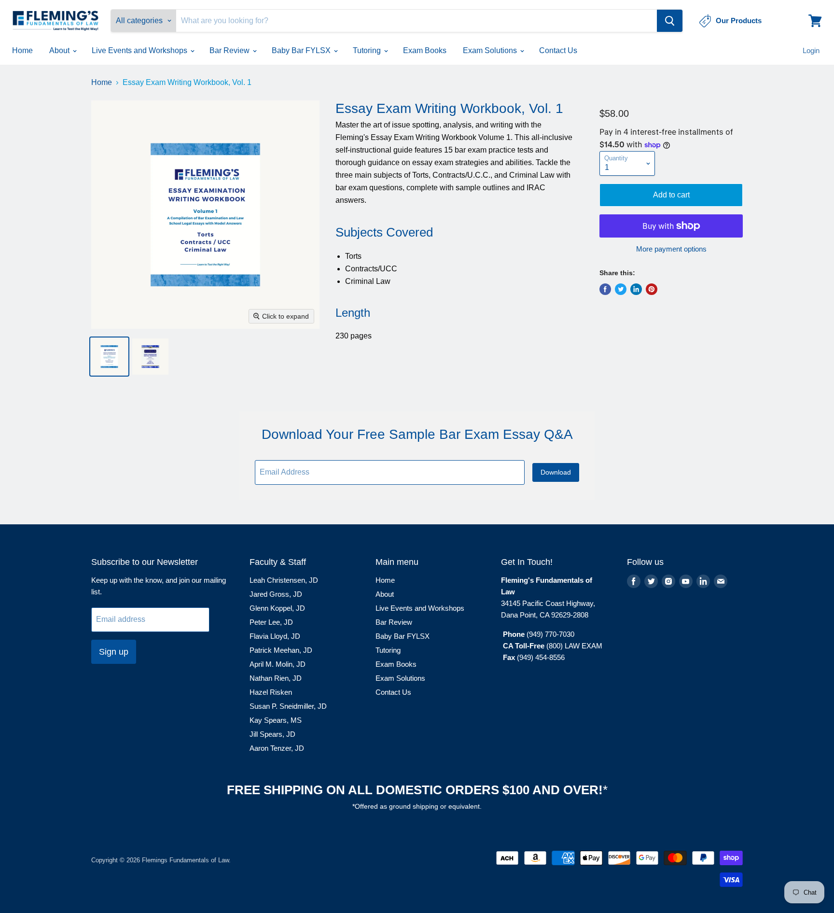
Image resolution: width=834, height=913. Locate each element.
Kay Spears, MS (276, 720)
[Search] (669, 21)
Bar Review (230, 50)
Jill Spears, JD (272, 734)
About (60, 50)
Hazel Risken (271, 692)
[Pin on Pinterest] (651, 289)
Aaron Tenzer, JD (277, 748)
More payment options (671, 249)
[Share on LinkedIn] (636, 289)
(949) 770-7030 (550, 634)
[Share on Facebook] (605, 289)
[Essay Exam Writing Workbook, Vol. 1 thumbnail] (109, 356)
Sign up (113, 652)
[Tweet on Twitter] (620, 289)
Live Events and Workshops (140, 50)
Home (22, 50)
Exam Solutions (491, 50)
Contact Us (558, 50)
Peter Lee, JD (271, 622)
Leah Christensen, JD (284, 580)
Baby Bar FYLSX (302, 50)
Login (811, 50)
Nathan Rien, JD (276, 678)
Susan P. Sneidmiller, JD (288, 706)
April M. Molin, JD (278, 664)
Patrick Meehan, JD (281, 650)
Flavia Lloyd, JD (275, 636)
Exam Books (424, 50)
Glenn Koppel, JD (277, 608)
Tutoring (368, 50)
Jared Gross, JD (276, 594)
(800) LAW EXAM (575, 646)
